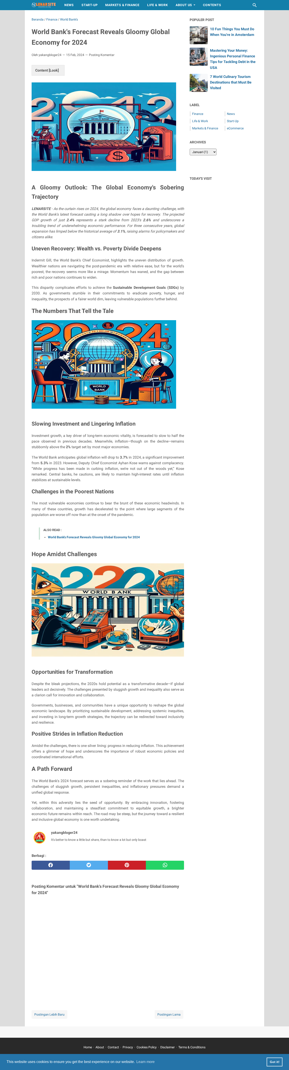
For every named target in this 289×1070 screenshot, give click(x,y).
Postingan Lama (169, 1014)
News (69, 5)
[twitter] (89, 865)
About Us (184, 5)
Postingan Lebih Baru (49, 1014)
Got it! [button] (275, 1062)
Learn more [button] (145, 1062)
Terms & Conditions (191, 1047)
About (100, 1047)
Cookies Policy (147, 1047)
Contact (113, 1047)
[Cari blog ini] (254, 5)
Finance (197, 114)
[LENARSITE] (44, 5)
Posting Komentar (101, 55)
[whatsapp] (165, 865)
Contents (212, 5)
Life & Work (157, 5)
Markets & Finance (122, 5)
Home (88, 1047)
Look (54, 70)
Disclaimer (167, 1047)
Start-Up (90, 5)
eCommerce (235, 128)
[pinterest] (127, 865)
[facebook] (51, 865)
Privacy (128, 1047)
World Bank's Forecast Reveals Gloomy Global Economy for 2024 (94, 537)
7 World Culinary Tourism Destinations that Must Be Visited (231, 82)
